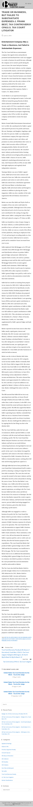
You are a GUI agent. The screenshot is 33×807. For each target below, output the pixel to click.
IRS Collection (5, 759)
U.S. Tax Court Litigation (8, 777)
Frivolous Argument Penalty (9, 749)
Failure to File (5, 746)
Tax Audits (4, 771)
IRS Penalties (5, 762)
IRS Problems (5, 765)
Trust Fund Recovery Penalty (9, 774)
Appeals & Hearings (6, 743)
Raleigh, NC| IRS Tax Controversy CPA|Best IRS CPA (14, 714)
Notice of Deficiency (12, 640)
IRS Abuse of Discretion (7, 755)
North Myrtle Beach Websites (22, 805)
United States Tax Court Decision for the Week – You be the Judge (16, 673)
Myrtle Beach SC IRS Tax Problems (19, 637)
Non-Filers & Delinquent (8, 768)
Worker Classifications (7, 780)
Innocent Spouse (6, 752)
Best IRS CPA (7, 637)
